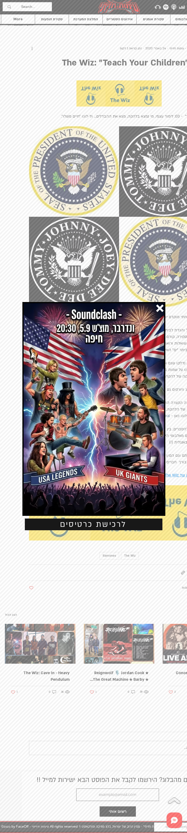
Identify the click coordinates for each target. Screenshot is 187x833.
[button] (160, 308)
